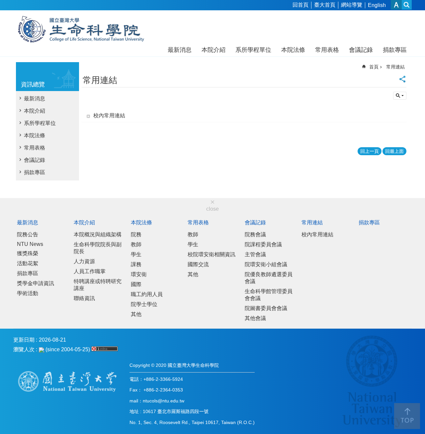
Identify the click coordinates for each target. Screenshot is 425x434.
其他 (136, 314)
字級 (396, 5)
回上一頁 (369, 151)
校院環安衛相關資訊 (211, 254)
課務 (136, 264)
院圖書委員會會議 (266, 308)
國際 (136, 284)
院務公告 (27, 234)
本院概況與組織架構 (98, 234)
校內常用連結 (109, 115)
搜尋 (399, 96)
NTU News (30, 244)
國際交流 (198, 264)
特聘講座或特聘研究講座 (98, 284)
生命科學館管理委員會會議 (269, 294)
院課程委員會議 (263, 244)
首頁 (374, 66)
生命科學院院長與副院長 (98, 248)
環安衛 (139, 274)
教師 (136, 244)
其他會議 (255, 318)
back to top (407, 416)
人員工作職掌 (90, 271)
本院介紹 (213, 50)
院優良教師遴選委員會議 (269, 277)
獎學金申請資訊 (35, 283)
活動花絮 (27, 263)
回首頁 (300, 5)
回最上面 (394, 151)
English (377, 5)
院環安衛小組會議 (266, 264)
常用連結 (395, 66)
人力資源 (84, 261)
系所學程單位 (253, 50)
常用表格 (327, 50)
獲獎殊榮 (27, 253)
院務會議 (255, 234)
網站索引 (407, 5)
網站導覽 (351, 5)
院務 (136, 234)
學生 (136, 254)
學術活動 (27, 293)
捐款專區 (395, 50)
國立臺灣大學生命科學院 (85, 29)
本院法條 (293, 50)
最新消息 (180, 50)
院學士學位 (144, 304)
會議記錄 (361, 50)
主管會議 (255, 254)
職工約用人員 (147, 294)
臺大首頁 (324, 5)
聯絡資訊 (84, 298)
